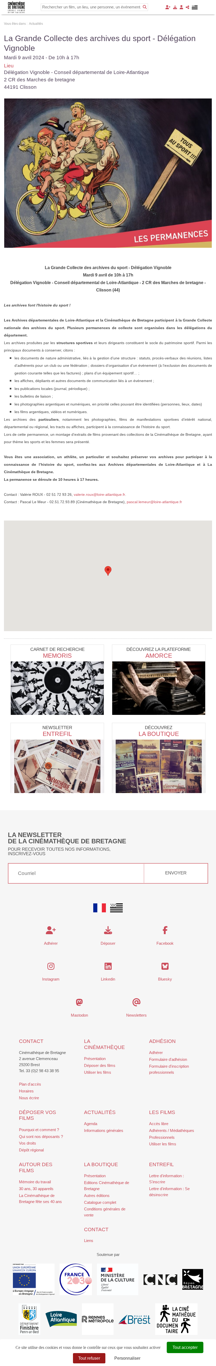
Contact (31, 1041)
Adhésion (162, 1041)
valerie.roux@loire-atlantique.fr (99, 494)
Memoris (57, 655)
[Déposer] (175, 7)
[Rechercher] (145, 7)
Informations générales (103, 1130)
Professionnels (162, 1137)
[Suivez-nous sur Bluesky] (165, 968)
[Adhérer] (168, 7)
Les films (162, 1112)
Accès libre (158, 1123)
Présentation (95, 1058)
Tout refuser (89, 1358)
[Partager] (187, 7)
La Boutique (159, 733)
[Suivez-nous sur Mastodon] (79, 1004)
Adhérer (156, 1052)
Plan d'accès (30, 1084)
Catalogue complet (100, 1202)
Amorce (158, 655)
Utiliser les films (97, 1072)
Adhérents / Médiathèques (171, 1130)
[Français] (99, 907)
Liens (88, 1240)
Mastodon (79, 1015)
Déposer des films (99, 1065)
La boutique (101, 1164)
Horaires (26, 1091)
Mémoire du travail (35, 1182)
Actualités (100, 1112)
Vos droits (27, 1143)
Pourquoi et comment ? (39, 1129)
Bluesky (165, 979)
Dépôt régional (31, 1150)
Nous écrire (29, 1098)
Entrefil (57, 733)
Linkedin (108, 979)
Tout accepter (185, 1347)
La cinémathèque (104, 1044)
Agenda (90, 1123)
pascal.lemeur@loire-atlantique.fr (154, 502)
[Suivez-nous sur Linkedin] (108, 968)
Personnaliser (127, 1358)
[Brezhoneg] (194, 7)
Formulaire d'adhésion (168, 1059)
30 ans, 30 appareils (36, 1188)
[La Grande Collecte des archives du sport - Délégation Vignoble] (108, 173)
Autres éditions (97, 1195)
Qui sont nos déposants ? (41, 1136)
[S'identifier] (181, 7)
